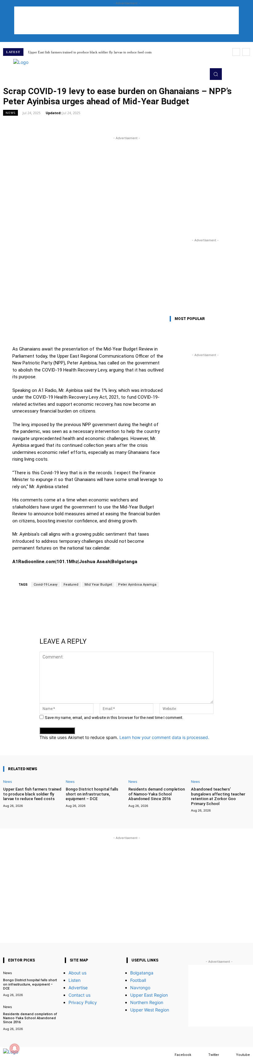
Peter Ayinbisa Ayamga (137, 585)
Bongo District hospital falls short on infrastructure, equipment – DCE (92, 794)
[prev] (236, 52)
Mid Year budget (98, 585)
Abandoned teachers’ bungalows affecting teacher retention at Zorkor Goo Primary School (218, 796)
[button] (216, 74)
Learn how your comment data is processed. (164, 737)
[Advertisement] (126, 20)
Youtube (243, 1055)
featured (71, 585)
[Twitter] (202, 1054)
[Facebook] (168, 1054)
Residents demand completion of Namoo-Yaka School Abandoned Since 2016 (156, 794)
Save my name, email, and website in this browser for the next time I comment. (114, 717)
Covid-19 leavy (45, 585)
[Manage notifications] (14, 1048)
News (10, 112)
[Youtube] (230, 1054)
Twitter (213, 1055)
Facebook (183, 1055)
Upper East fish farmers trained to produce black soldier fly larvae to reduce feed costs (89, 52)
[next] (246, 52)
